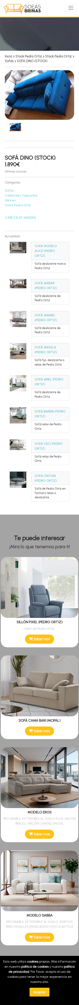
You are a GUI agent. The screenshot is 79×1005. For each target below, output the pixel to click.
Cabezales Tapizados (21, 195)
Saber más (41, 639)
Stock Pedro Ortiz (18, 205)
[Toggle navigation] (71, 8)
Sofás (9, 190)
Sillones (10, 200)
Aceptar (39, 992)
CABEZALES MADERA (20, 217)
